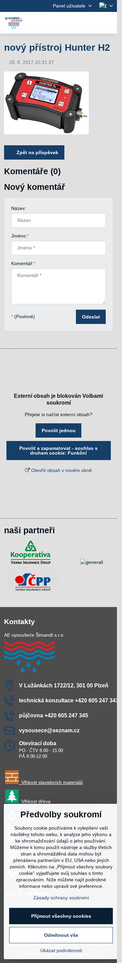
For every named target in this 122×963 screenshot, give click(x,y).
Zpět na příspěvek (36, 152)
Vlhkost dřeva (34, 801)
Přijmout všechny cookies (61, 916)
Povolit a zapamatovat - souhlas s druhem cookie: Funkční (58, 450)
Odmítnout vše (61, 935)
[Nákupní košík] (92, 23)
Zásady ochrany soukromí (61, 897)
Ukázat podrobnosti (61, 950)
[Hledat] (76, 23)
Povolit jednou (59, 430)
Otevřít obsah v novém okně (61, 470)
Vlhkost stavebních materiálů (51, 782)
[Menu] (109, 23)
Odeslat (91, 317)
